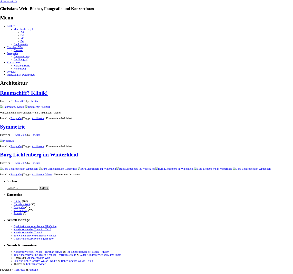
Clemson (18, 50)
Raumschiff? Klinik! (24, 93)
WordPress (19, 269)
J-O (22, 38)
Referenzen (20, 68)
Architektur (38, 118)
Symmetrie (12, 127)
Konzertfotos (14, 62)
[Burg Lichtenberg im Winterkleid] (19, 168)
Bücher (11, 26)
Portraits (11, 71)
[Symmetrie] (7, 140)
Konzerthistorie (22, 65)
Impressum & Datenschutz (21, 74)
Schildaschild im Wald (38, 257)
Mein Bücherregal (23, 29)
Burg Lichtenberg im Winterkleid (39, 155)
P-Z (22, 41)
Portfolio (33, 269)
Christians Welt (15, 47)
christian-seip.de (8, 1)
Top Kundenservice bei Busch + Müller (35, 235)
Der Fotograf (20, 59)
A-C (22, 32)
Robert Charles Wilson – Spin (77, 260)
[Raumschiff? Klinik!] (12, 106)
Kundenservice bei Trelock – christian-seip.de (38, 251)
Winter (48, 174)
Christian (34, 101)
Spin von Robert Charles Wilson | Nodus (35, 260)
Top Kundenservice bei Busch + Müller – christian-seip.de (45, 254)
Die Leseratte (21, 44)
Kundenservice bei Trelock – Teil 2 (32, 229)
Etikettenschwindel (36, 263)
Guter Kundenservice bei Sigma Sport (34, 238)
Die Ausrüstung (22, 56)
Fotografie (12, 53)
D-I (22, 35)
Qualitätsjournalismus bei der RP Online (35, 226)
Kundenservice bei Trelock (28, 232)
